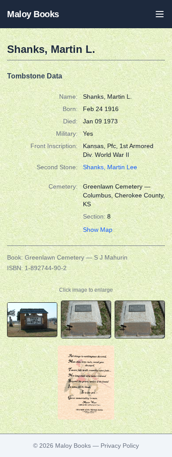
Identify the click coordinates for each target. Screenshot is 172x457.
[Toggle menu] (159, 14)
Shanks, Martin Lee (110, 167)
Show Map (97, 229)
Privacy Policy (120, 445)
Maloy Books (33, 14)
